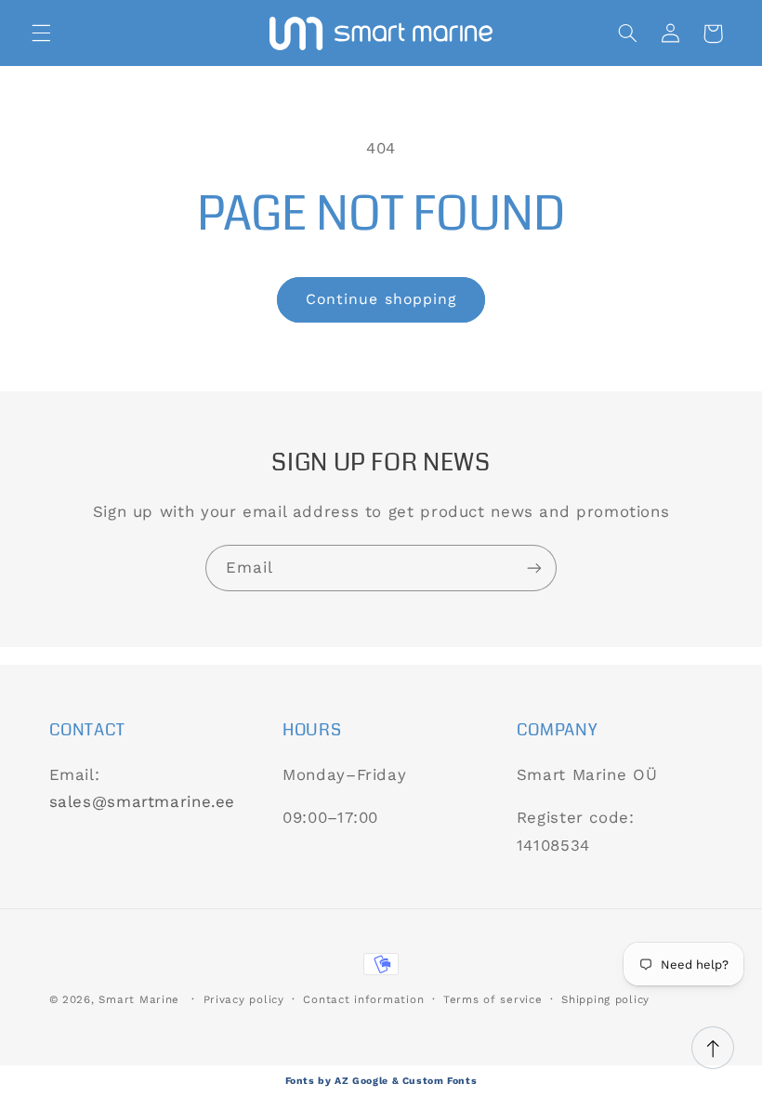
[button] (41, 33)
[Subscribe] (534, 567)
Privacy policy (244, 999)
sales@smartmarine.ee (142, 801)
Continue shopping (381, 299)
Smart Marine (139, 999)
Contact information (363, 999)
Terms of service (493, 999)
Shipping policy (605, 999)
